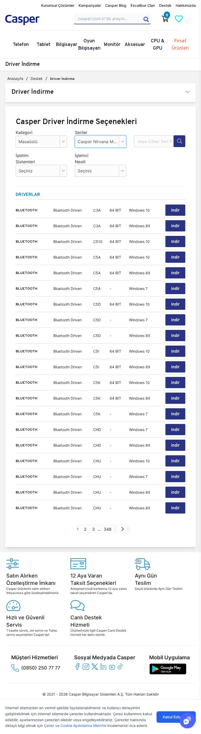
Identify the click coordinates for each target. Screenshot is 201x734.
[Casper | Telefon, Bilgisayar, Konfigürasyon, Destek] (36, 20)
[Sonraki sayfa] (122, 529)
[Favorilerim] (179, 19)
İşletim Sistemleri (23, 158)
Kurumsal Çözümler (57, 5)
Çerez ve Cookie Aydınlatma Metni (73, 725)
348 (107, 529)
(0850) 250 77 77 (40, 668)
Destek (165, 5)
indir (175, 210)
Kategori (23, 132)
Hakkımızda (186, 5)
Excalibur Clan (143, 5)
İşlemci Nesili (81, 158)
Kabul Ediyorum (176, 717)
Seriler (81, 132)
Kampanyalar (90, 5)
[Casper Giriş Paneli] (192, 19)
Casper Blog (115, 5)
